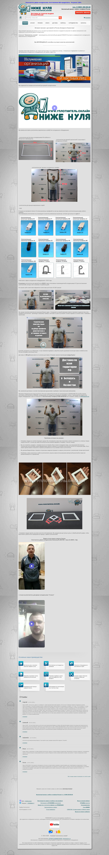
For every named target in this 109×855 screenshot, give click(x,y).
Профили (40, 23)
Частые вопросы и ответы (50, 807)
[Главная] (35, 9)
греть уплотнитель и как (51, 805)
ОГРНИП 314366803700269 (55, 838)
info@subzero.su (84, 396)
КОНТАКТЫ (83, 23)
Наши (86, 807)
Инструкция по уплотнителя (51, 803)
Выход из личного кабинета (82, 811)
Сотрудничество (73, 23)
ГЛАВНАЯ (25, 23)
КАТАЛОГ (32, 23)
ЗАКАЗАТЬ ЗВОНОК (83, 12)
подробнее (25, 716)
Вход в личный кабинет (83, 800)
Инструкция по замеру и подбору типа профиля (50, 800)
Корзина (87, 17)
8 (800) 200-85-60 (81, 7)
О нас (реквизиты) (50, 809)
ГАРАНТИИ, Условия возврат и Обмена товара (78, 809)
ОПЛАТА (47, 23)
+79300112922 (28, 801)
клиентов (85, 803)
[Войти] (20, 17)
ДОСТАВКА (55, 23)
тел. (67, 794)
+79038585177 (30, 803)
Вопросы (63, 23)
